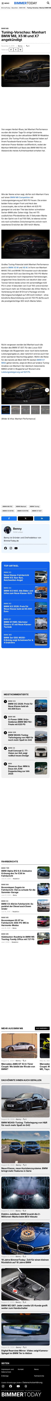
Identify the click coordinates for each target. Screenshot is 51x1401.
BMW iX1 (7, 619)
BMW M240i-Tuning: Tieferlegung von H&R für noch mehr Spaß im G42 (20, 737)
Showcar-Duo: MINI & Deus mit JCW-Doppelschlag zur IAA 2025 (19, 770)
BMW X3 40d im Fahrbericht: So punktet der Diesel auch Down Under (17, 906)
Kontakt (21, 1369)
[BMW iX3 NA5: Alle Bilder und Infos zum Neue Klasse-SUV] (41, 592)
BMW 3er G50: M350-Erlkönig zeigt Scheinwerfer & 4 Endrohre (18, 640)
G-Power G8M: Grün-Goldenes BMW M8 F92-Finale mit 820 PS (20, 722)
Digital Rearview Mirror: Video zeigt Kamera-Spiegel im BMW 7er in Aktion (24, 1352)
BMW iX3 (7, 572)
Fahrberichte (39, 1376)
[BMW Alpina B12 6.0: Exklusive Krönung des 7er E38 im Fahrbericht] (43, 873)
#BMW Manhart (21, 506)
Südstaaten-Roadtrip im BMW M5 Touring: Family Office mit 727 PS (17, 938)
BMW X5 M (13, 267)
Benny (20, 46)
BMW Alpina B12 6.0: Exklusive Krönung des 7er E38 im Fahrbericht (16, 873)
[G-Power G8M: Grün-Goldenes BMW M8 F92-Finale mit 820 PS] (41, 721)
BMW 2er (12, 732)
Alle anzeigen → (42, 1028)
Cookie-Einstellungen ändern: (11, 1383)
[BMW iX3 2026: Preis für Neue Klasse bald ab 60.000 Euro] (41, 608)
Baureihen (15, 8)
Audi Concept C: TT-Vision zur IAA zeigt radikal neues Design (18, 753)
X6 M (25, 267)
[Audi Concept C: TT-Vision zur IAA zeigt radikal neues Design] (41, 752)
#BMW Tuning (34, 506)
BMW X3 (4, 901)
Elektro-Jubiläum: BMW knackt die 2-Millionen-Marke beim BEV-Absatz (20, 1215)
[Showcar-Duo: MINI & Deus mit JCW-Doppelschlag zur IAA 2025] (41, 768)
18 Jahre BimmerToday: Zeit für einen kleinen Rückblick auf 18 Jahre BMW (25, 1261)
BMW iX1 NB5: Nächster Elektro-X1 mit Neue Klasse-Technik (18, 624)
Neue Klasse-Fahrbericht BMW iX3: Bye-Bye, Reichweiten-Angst (16, 577)
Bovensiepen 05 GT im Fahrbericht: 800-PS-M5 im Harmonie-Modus (15, 923)
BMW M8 (22, 8)
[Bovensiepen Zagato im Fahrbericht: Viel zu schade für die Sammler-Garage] (43, 889)
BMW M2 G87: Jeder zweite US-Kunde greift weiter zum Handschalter (24, 1306)
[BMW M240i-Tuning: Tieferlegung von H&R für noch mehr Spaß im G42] (41, 737)
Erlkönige (5, 1376)
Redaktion (16, 879)
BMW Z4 (11, 748)
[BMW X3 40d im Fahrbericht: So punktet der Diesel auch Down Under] (43, 906)
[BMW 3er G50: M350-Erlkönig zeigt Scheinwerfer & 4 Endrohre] (41, 639)
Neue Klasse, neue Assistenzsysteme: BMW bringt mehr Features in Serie (24, 1169)
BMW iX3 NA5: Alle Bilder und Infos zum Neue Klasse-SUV (18, 592)
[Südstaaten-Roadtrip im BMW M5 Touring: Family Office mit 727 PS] (43, 938)
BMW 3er (8, 635)
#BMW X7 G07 (36, 511)
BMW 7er (5, 868)
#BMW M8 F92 (7, 506)
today (25, 3)
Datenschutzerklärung (32, 1382)
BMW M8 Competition (20, 197)
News (36, 1369)
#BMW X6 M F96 (22, 511)
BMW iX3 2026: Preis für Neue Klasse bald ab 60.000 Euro (18, 609)
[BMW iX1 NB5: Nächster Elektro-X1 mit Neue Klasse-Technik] (41, 624)
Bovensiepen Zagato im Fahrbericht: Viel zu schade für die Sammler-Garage (18, 890)
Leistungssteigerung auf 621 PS (15, 372)
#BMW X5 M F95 (8, 511)
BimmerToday (5, 8)
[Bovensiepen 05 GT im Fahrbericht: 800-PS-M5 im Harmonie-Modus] (43, 922)
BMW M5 (5, 917)
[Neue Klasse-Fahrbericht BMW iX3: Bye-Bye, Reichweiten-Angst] (41, 577)
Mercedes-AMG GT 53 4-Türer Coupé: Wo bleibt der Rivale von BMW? (18, 1066)
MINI (10, 764)
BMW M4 (5, 884)
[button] (47, 390)
